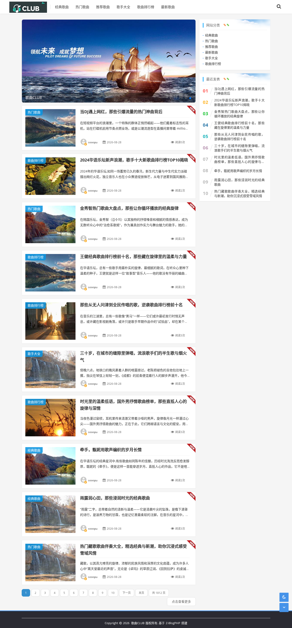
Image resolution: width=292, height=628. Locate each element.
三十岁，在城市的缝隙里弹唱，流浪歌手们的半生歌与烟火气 (239, 148)
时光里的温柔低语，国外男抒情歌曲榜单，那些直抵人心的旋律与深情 (239, 159)
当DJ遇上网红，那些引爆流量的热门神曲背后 (121, 111)
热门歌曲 (82, 7)
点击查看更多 (181, 601)
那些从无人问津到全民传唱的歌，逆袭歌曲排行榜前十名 (131, 305)
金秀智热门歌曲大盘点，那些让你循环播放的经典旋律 (129, 208)
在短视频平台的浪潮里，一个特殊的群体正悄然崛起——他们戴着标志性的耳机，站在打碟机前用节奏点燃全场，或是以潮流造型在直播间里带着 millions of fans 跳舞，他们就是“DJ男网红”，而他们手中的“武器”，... (134, 128)
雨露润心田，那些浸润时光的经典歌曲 (115, 498)
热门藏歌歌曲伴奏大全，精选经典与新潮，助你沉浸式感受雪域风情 (239, 193)
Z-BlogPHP (173, 623)
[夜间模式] (284, 597)
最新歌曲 (168, 7)
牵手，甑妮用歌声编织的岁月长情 (111, 449)
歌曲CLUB (137, 623)
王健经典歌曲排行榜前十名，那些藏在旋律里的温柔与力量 (133, 256)
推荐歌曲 (103, 7)
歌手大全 (123, 7)
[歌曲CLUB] (29, 7)
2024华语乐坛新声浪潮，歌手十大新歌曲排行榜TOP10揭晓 (134, 160)
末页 (141, 593)
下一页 (127, 593)
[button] (190, 98)
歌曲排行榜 (145, 7)
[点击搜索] (279, 7)
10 (113, 593)
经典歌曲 (62, 7)
